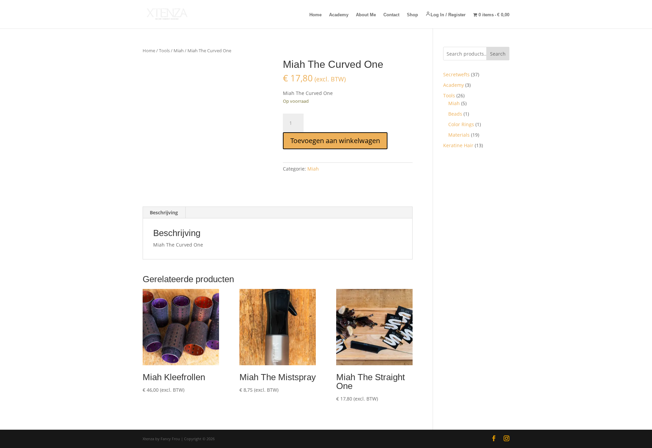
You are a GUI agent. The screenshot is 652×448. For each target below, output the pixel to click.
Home (315, 15)
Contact (391, 15)
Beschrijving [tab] (164, 212)
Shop (412, 15)
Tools (164, 50)
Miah (179, 50)
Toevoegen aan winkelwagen (335, 140)
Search (498, 54)
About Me (366, 15)
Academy (338, 15)
